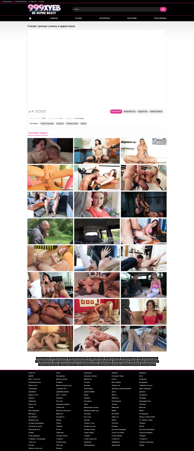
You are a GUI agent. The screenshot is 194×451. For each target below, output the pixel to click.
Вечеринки (143, 382)
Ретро (58, 429)
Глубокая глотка (145, 385)
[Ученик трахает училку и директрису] (50, 151)
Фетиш (31, 445)
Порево (142, 423)
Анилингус (88, 373)
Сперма (87, 436)
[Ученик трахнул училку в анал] (97, 178)
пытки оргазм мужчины (130, 364)
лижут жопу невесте (95, 358)
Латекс (114, 404)
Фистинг (59, 445)
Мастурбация (34, 411)
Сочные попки (61, 436)
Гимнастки (116, 385)
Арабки (114, 373)
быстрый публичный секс (147, 358)
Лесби (31, 407)
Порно (42, 1)
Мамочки (115, 407)
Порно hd (33, 1)
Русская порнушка (119, 429)
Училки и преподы (47, 123)
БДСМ (31, 376)
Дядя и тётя (33, 395)
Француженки (89, 445)
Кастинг (59, 401)
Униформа (116, 442)
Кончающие (116, 401)
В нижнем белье (35, 382)
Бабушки (142, 373)
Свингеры (60, 433)
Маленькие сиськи (91, 407)
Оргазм (87, 420)
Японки (59, 448)
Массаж (142, 407)
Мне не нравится (32, 111)
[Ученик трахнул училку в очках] (50, 178)
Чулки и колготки (35, 448)
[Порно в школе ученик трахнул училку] (144, 231)
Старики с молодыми (37, 439)
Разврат (115, 426)
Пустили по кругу (35, 426)
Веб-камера (116, 382)
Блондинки (60, 376)
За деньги (143, 395)
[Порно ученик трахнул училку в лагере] (50, 338)
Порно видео (8, 1)
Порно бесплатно (21, 1)
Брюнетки (88, 379)
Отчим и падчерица (36, 423)
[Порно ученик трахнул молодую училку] (50, 312)
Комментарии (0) (156, 111)
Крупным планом (62, 404)
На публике (33, 417)
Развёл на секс (90, 426)
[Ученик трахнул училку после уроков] (97, 285)
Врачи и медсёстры (64, 385)
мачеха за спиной (43, 358)
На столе (87, 417)
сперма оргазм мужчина (48, 364)
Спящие (142, 436)
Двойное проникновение (121, 389)
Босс (141, 376)
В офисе (59, 382)
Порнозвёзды (160, 18)
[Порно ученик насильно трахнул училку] (97, 258)
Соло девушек (34, 436)
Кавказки (32, 401)
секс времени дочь (112, 358)
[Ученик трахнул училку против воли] (144, 258)
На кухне (87, 414)
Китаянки (87, 401)
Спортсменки (117, 436)
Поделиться (142, 111)
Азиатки (32, 373)
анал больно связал (128, 358)
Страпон (59, 439)
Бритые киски (61, 379)
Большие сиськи (72, 123)
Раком (141, 426)
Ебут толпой (61, 395)
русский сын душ (59, 361)
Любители (60, 407)
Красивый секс (145, 401)
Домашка (32, 392)
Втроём (87, 385)
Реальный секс (34, 429)
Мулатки (59, 414)
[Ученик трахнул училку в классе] (97, 204)
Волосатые (33, 385)
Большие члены (118, 376)
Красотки (32, 404)
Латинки (142, 404)
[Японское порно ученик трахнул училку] (50, 285)
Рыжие (31, 433)
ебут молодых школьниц (88, 364)
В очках (87, 382)
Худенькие (116, 445)
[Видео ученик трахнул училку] (144, 151)
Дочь (114, 392)
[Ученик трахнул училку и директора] (144, 178)
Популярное (104, 18)
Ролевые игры (89, 429)
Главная (30, 18)
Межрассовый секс (91, 411)
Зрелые (83, 123)
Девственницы (145, 389)
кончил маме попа (137, 361)
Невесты (115, 417)
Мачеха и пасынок (63, 411)
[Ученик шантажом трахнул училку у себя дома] (144, 338)
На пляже (115, 414)
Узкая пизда (61, 442)
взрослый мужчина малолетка (79, 361)
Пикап (58, 423)
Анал (58, 373)
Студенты (60, 123)
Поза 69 (115, 423)
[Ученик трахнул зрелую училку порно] (144, 312)
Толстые (32, 442)
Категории (132, 18)
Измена (87, 398)
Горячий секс (61, 389)
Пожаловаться (129, 111)
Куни (86, 404)
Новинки (54, 18)
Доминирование (62, 392)
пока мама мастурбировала (109, 364)
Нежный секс (34, 420)
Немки (58, 420)
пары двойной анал (59, 358)
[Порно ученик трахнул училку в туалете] (50, 258)
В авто (114, 379)
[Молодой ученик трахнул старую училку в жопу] (97, 338)
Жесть (114, 395)
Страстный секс (90, 439)
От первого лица (145, 420)
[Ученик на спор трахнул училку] (50, 231)
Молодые (32, 414)
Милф (114, 411)
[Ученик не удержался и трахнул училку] (50, 204)
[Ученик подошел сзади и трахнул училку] (97, 312)
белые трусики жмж (120, 361)
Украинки (87, 442)
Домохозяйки (89, 392)
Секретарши (89, 433)
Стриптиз (115, 439)
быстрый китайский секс (102, 361)
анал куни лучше (152, 361)
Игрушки (59, 398)
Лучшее (78, 18)
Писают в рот (89, 423)
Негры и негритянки (147, 417)
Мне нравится (30, 111)
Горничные (33, 389)
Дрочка (142, 392)
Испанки (142, 398)
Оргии (114, 420)
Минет (141, 411)
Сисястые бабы (118, 433)
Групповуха (88, 389)
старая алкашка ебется (68, 364)
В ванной (142, 379)
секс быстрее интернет (77, 358)
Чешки (141, 445)
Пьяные (59, 426)
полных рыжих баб (148, 364)
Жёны (86, 395)
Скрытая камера (145, 433)
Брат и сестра (34, 379)
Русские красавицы (147, 429)
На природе (143, 414)
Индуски (115, 398)
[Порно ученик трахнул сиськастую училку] (144, 285)
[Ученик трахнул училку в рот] (97, 151)
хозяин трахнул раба (43, 361)
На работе (60, 417)
